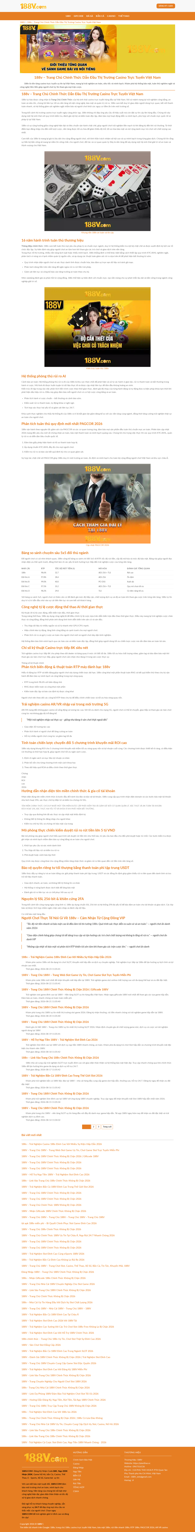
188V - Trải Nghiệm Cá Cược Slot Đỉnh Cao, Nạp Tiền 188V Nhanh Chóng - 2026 (63, 1442)
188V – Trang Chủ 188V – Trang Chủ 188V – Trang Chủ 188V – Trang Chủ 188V (63, 1217)
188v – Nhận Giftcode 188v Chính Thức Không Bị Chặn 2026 (53, 1278)
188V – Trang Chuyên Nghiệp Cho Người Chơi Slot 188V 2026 (54, 1381)
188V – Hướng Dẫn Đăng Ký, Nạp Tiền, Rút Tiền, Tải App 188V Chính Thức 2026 (63, 1400)
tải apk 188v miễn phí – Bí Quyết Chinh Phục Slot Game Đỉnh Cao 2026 (59, 1223)
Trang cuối (107, 1127)
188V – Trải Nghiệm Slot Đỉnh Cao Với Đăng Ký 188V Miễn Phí (54, 1369)
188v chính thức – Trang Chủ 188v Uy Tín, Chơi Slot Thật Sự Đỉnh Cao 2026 (61, 1339)
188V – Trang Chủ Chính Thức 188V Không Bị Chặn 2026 (51, 1205)
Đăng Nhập (78, 1468)
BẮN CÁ (77, 1476)
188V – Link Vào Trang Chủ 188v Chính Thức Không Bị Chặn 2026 (55, 1430)
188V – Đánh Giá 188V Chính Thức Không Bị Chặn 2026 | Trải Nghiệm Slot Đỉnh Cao (65, 1357)
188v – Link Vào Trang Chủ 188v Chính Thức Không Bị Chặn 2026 (60, 1058)
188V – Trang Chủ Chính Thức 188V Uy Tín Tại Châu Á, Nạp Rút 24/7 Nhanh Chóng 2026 (68, 1235)
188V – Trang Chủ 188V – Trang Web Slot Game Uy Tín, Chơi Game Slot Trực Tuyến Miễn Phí (76, 975)
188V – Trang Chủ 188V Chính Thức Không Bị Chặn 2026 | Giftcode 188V (64, 989)
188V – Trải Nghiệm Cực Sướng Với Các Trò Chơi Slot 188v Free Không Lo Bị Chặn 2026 (67, 1327)
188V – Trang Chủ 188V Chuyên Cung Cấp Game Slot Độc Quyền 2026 (58, 1363)
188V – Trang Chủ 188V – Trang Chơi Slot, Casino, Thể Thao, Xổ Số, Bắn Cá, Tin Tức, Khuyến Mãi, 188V (75, 1266)
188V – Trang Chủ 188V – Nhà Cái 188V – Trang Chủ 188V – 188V (56, 1308)
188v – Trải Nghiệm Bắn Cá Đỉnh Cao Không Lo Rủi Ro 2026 (52, 1260)
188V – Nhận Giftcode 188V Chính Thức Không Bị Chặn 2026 (53, 1211)
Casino (76, 1464)
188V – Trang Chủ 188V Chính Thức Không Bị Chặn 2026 (55, 1007)
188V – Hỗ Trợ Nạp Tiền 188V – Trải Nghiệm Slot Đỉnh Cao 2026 (59, 1040)
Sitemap (47, 1524)
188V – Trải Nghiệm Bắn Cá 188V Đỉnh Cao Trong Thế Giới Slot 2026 (62, 1075)
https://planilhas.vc (141, 1463)
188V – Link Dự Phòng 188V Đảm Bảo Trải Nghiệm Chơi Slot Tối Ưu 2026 (59, 1394)
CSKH (76, 1491)
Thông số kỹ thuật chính (32, 663)
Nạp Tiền (77, 1472)
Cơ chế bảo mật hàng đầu (33, 914)
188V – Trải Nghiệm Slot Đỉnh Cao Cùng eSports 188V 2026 (52, 1254)
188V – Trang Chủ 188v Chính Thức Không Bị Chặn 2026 (51, 1229)
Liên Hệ (76, 1479)
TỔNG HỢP (78, 1487)
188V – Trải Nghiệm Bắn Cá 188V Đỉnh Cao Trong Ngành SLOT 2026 (57, 1351)
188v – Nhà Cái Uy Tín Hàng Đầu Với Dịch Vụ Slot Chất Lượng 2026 (56, 1302)
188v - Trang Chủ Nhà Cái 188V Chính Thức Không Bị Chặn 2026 (55, 1388)
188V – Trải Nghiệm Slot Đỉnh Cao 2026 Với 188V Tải (49, 1321)
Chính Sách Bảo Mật (82, 1460)
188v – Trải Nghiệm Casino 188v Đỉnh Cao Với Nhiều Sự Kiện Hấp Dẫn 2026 (66, 957)
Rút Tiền (77, 1483)
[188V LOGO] (33, 6)
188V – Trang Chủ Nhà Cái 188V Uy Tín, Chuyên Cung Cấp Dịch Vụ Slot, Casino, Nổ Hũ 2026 (70, 1424)
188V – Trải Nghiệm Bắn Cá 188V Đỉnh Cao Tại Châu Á (50, 1314)
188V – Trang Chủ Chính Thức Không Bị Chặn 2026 (48, 1296)
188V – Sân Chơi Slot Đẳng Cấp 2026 (41, 1345)
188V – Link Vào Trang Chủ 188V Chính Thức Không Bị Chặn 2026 (56, 1290)
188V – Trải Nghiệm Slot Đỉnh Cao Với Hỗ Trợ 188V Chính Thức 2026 (57, 1333)
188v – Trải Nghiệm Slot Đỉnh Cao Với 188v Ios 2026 (49, 1412)
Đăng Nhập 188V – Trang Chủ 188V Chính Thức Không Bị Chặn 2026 (57, 1272)
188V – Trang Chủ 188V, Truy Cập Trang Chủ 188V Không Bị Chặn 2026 (58, 1406)
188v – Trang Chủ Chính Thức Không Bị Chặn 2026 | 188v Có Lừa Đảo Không (62, 1418)
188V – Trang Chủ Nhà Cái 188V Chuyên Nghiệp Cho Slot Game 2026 (58, 1284)
